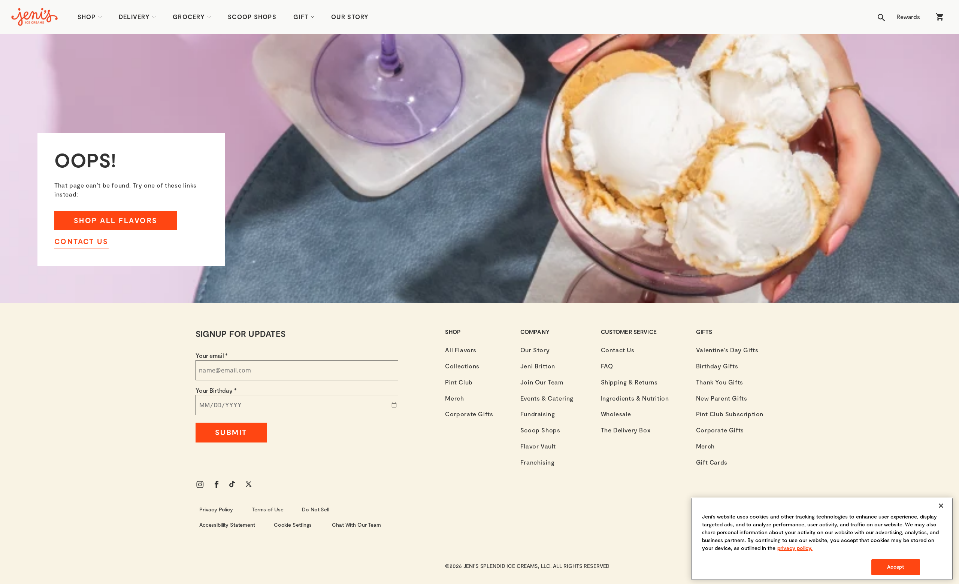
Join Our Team (541, 382)
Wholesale (616, 413)
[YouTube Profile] (233, 484)
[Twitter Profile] (249, 484)
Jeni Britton (537, 365)
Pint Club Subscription (729, 413)
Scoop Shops (252, 16)
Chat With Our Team (356, 524)
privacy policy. (795, 548)
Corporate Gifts (469, 413)
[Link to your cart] (939, 17)
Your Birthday (216, 390)
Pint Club (458, 382)
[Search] (881, 16)
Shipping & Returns (629, 382)
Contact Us (81, 241)
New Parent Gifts (721, 398)
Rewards (908, 16)
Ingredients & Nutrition (635, 398)
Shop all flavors (116, 220)
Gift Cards (711, 462)
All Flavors (461, 349)
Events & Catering (547, 398)
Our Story (350, 16)
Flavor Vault (538, 446)
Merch (454, 398)
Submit (231, 432)
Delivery (134, 16)
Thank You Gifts (719, 382)
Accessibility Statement (227, 524)
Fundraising (537, 413)
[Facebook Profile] (216, 484)
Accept (895, 567)
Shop (87, 16)
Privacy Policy (216, 509)
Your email (212, 355)
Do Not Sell (315, 509)
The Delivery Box (626, 430)
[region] (822, 539)
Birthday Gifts (717, 365)
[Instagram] (200, 484)
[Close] (941, 506)
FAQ (607, 365)
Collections (462, 365)
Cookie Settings (293, 524)
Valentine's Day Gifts (727, 349)
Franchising (537, 462)
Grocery (189, 16)
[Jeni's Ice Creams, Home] (34, 17)
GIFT (300, 16)
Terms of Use (267, 509)
